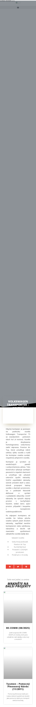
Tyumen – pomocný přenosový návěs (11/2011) (18, 686)
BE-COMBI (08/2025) (18, 627)
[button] (10, 567)
